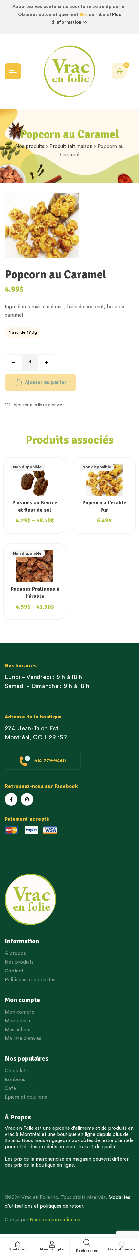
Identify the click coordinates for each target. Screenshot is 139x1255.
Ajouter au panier (46, 382)
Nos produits (30, 146)
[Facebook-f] (11, 799)
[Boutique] (17, 1244)
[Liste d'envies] (121, 1244)
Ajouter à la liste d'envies (39, 405)
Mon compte (52, 1249)
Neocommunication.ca (55, 1219)
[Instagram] (27, 799)
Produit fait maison (70, 146)
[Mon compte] (52, 1244)
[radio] (23, 332)
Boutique (17, 1249)
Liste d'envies (121, 1249)
